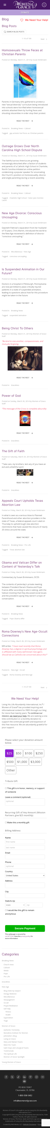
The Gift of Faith (13, 451)
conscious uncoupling (18, 256)
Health (8, 1015)
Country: (9, 871)
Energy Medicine (10, 994)
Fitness (8, 1012)
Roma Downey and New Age (21, 675)
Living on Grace (10, 1039)
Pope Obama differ (17, 618)
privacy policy (25, 936)
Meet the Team (10, 1045)
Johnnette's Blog (10, 1036)
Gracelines (15, 385)
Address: (9, 880)
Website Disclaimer (29, 1124)
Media (6, 970)
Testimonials (9, 1051)
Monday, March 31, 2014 (20, 60)
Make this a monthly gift (18, 822)
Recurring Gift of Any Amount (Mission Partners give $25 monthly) (25, 814)
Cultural (27, 128)
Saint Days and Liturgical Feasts (16, 1048)
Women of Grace (8, 1026)
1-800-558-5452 (25, 1095)
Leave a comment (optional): (18, 797)
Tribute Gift (11, 781)
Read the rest (23, 121)
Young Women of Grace (11, 1062)
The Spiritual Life (10, 1054)
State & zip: (10, 901)
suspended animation (18, 315)
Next (43, 39)
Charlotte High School (18, 198)
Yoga (6, 1021)
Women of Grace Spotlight (14, 1057)
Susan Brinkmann (40, 60)
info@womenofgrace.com (25, 1100)
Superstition (8, 1018)
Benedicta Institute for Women (16, 1033)
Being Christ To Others (17, 328)
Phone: (8, 862)
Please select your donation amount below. (24, 741)
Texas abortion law (17, 549)
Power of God (11, 395)
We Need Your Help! (36, 20)
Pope (6, 973)
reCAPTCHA (9, 936)
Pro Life (28, 545)
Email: (7, 852)
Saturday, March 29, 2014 (20, 457)
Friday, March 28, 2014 (19, 510)
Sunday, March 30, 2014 (19, 401)
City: (7, 891)
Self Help (7, 1009)
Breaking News (17, 128)
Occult (22, 670)
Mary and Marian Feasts (13, 1042)
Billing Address (13, 830)
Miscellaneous (16, 252)
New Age (27, 252)
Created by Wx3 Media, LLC (12, 1124)
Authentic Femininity (12, 1030)
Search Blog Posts (15, 32)
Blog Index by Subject (12, 991)
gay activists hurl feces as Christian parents (26, 133)
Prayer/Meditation (11, 1006)
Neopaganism (9, 1000)
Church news (9, 964)
